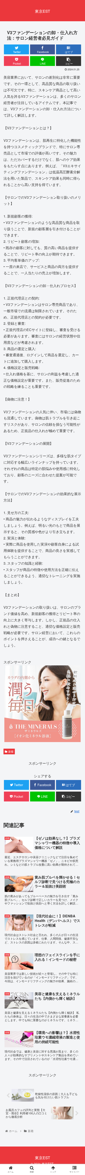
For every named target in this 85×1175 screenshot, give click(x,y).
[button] (76, 684)
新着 (11, 751)
